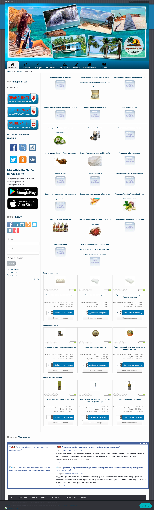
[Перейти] (23, 147)
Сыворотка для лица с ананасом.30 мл (60, 347)
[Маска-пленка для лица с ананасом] (60, 390)
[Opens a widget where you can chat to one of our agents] (145, 506)
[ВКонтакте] (10, 230)
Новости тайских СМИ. (73, 453)
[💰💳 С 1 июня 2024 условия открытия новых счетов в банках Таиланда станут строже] (31, 473)
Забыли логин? (12, 272)
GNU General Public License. (68, 506)
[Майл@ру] (22, 224)
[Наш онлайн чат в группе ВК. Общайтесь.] (23, 129)
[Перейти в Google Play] (23, 195)
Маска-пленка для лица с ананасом (60, 399)
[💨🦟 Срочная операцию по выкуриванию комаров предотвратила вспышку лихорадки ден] (31, 450)
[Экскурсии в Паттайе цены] (23, 117)
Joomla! (7, 506)
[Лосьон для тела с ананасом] (130, 390)
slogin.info (35, 279)
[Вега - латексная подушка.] (95, 285)
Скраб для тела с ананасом (95, 347)
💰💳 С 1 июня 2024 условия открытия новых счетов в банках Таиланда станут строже (98, 470)
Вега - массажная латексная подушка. (60, 295)
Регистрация (12, 275)
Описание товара (60, 318)
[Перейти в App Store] (23, 209)
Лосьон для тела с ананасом (129, 399)
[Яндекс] (16, 230)
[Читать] (13, 160)
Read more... (61, 465)
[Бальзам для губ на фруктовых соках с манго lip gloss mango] (95, 390)
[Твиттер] (34, 224)
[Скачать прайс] (23, 104)
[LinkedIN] (16, 224)
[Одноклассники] (28, 224)
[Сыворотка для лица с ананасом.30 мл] (60, 338)
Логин (10, 239)
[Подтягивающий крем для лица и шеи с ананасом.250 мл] (130, 338)
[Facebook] (10, 224)
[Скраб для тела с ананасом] (95, 338)
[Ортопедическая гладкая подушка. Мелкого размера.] (130, 285)
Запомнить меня (16, 258)
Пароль (11, 248)
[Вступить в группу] (13, 147)
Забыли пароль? (13, 269)
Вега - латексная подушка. (95, 295)
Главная (10, 71)
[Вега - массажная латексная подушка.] (60, 285)
